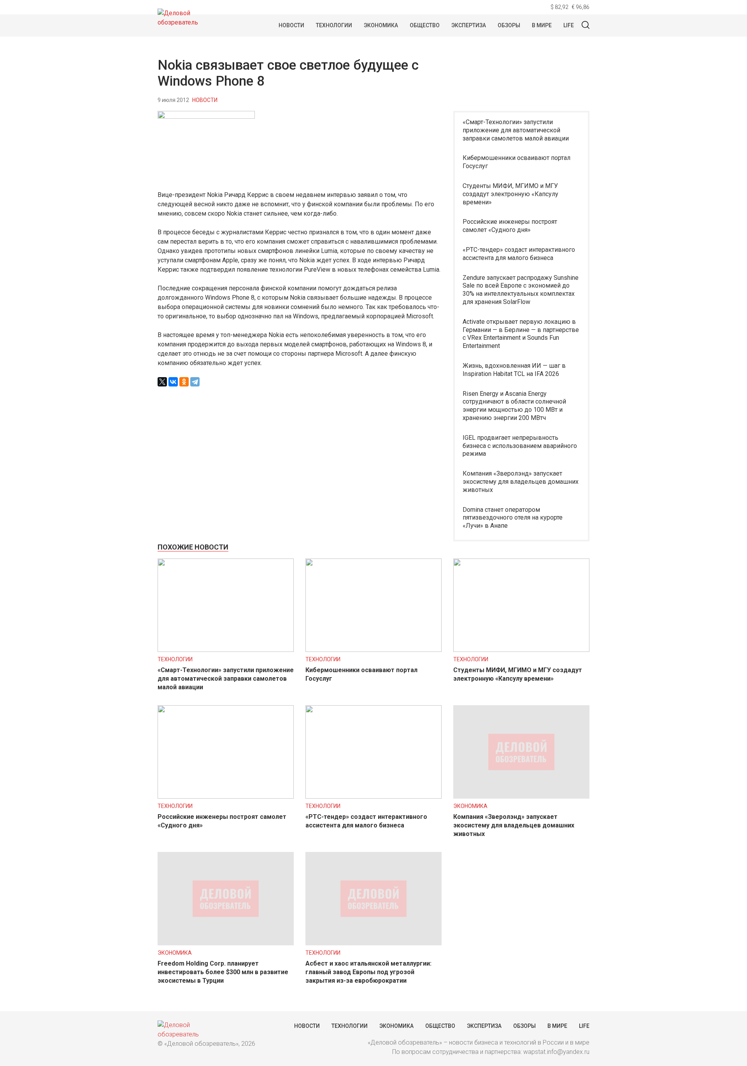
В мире (542, 25)
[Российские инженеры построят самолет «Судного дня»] (226, 796)
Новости (291, 25)
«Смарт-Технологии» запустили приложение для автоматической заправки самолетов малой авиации (516, 130)
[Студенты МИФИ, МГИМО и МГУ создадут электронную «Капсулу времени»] (521, 649)
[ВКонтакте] (173, 381)
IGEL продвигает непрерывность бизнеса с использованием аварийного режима (520, 446)
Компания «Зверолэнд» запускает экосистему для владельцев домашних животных (521, 481)
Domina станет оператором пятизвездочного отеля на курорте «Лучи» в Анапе (513, 518)
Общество (425, 25)
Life (568, 25)
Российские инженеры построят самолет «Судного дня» (510, 226)
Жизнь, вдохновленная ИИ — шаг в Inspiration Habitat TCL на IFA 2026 (514, 370)
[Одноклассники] (184, 381)
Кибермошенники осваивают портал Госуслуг (516, 162)
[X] (162, 381)
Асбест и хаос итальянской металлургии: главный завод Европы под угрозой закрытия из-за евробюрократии (368, 972)
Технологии (334, 25)
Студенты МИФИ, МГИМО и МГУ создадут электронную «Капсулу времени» (510, 194)
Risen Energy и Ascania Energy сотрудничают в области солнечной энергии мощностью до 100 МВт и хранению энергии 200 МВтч (514, 405)
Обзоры (509, 25)
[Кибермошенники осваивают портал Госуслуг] (373, 649)
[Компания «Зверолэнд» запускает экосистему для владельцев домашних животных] (521, 796)
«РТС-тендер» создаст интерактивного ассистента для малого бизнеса (519, 254)
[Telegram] (195, 381)
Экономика (381, 25)
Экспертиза (468, 25)
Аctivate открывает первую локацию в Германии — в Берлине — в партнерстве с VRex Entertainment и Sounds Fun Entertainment (521, 333)
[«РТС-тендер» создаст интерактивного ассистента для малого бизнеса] (373, 796)
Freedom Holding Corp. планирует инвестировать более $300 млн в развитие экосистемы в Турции (223, 972)
